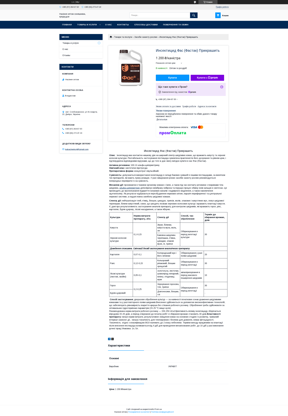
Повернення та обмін (175, 25)
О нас (108, 25)
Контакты (123, 25)
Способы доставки (146, 25)
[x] (112, 339)
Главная (67, 25)
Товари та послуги (123, 37)
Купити (172, 77)
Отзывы (66, 55)
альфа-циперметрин (129, 188)
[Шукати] (194, 15)
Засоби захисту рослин (145, 37)
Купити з (202, 77)
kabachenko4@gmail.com (76, 149)
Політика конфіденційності (162, 412)
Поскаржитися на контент (139, 412)
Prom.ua (158, 409)
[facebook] (109, 339)
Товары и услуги (87, 25)
